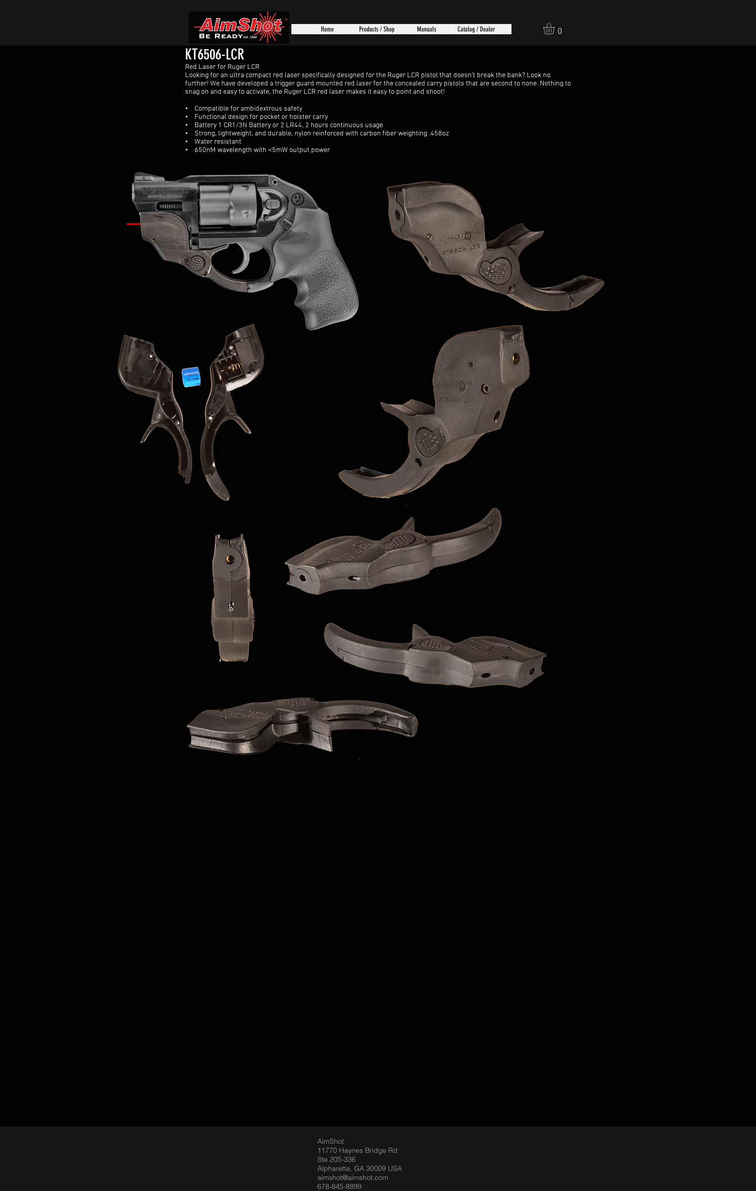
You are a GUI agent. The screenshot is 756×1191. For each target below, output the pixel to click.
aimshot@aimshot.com (352, 1177)
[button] (377, 29)
